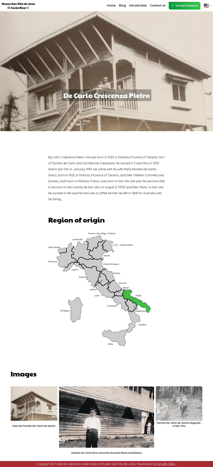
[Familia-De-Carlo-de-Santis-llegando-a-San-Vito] (179, 403)
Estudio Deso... (166, 464)
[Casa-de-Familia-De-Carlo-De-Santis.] (34, 403)
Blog (122, 5)
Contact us (157, 5)
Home (111, 5)
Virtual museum (186, 5)
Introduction (138, 5)
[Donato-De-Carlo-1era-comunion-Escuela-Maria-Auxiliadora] (106, 417)
